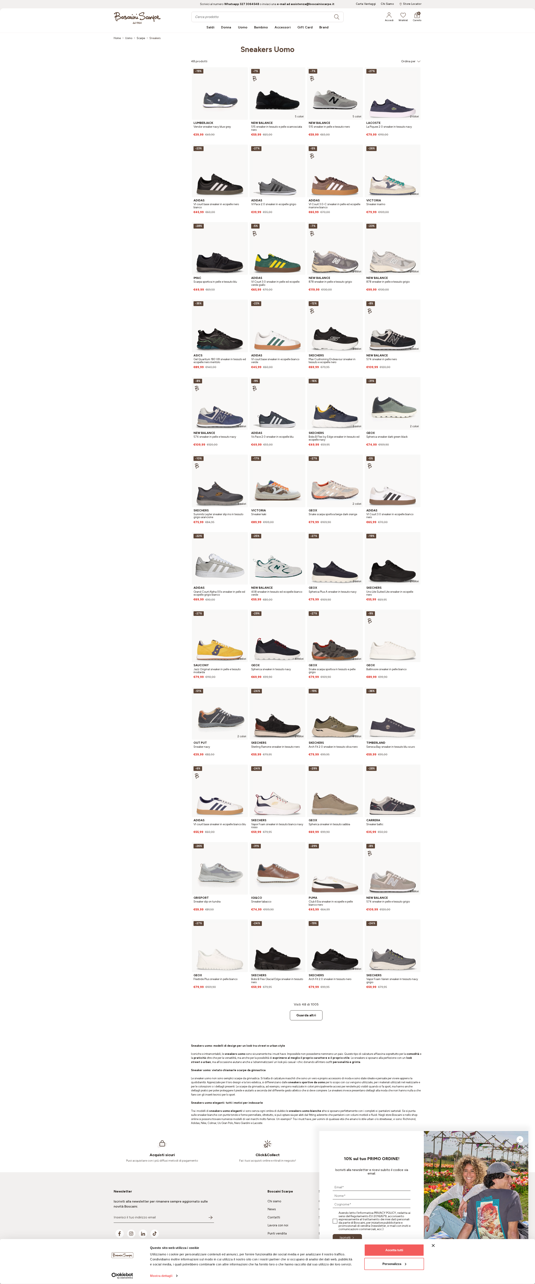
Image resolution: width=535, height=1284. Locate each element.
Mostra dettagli (161, 1276)
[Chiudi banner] (433, 1245)
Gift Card (305, 27)
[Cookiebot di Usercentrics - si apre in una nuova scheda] (122, 1276)
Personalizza (391, 1263)
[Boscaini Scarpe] (137, 18)
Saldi (210, 27)
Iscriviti (345, 1238)
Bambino (261, 27)
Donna (226, 27)
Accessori (282, 27)
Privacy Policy (385, 1213)
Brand (324, 27)
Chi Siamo (387, 4)
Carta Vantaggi (366, 4)
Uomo (243, 27)
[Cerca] (336, 17)
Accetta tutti (394, 1250)
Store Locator (412, 4)
